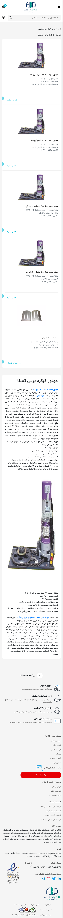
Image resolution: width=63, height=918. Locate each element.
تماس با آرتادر (55, 791)
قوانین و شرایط (20, 904)
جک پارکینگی (56, 741)
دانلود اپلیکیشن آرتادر (52, 768)
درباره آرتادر (56, 786)
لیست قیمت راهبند (53, 815)
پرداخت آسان (41, 774)
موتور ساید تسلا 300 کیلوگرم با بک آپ (41, 206)
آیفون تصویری (55, 758)
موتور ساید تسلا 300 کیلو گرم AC (44, 74)
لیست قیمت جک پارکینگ (50, 806)
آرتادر (59, 29)
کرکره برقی (57, 745)
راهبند (58, 754)
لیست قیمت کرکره (53, 811)
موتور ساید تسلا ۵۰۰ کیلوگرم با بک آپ (42, 272)
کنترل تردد (56, 762)
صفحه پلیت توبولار (50, 338)
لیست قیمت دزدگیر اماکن (50, 819)
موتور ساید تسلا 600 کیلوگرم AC (44, 140)
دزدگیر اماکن (56, 749)
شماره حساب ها (55, 795)
